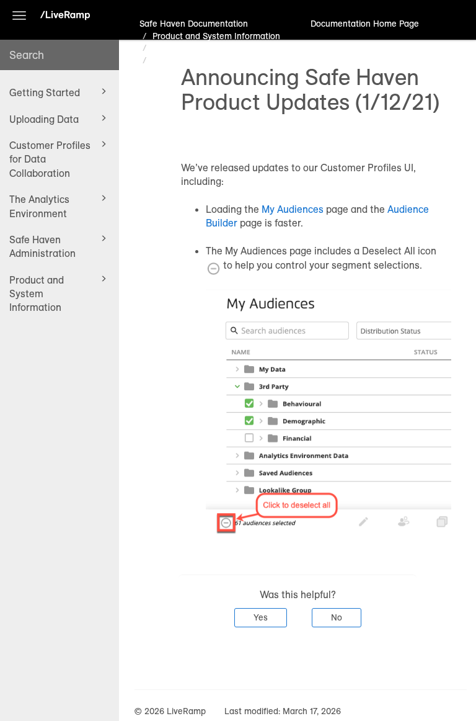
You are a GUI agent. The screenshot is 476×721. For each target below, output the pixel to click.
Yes (260, 617)
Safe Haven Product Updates (209, 47)
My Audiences (293, 209)
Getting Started (44, 92)
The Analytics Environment (39, 206)
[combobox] (59, 55)
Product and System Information (36, 294)
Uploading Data (44, 119)
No (336, 617)
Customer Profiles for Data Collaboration (49, 159)
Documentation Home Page (365, 23)
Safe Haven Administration (42, 246)
